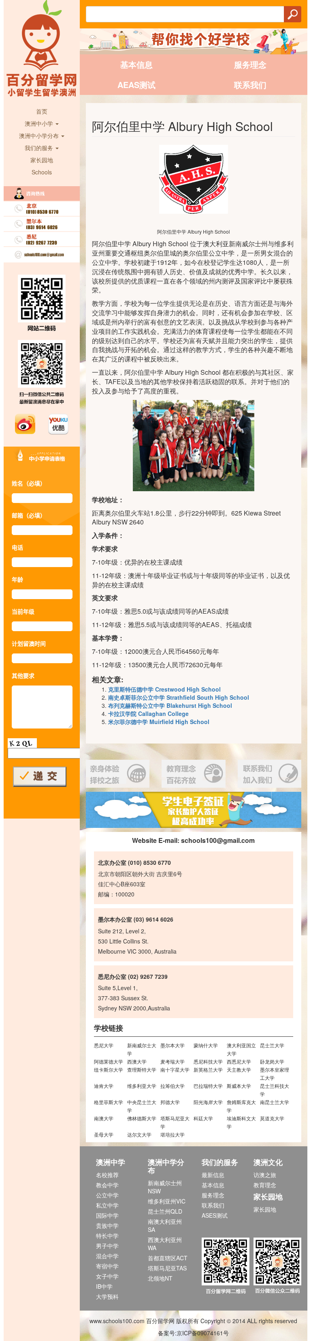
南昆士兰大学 (274, 1101)
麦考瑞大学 (172, 1061)
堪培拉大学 (172, 1134)
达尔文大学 (139, 1134)
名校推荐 (107, 1175)
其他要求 (23, 675)
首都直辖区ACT (167, 1258)
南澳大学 (103, 1118)
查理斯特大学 (141, 1069)
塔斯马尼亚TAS (167, 1268)
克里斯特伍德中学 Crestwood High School (164, 689)
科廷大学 (203, 1118)
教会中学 (107, 1185)
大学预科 (107, 1296)
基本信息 (136, 64)
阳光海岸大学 (208, 1101)
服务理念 (250, 64)
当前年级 (23, 611)
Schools (42, 172)
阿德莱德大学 (108, 1061)
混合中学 (107, 1256)
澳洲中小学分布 (39, 135)
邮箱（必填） (29, 515)
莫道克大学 (272, 1118)
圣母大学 (103, 1134)
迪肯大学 (103, 1085)
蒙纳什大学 (206, 1045)
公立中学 (107, 1195)
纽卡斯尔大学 (108, 1069)
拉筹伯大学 (172, 1085)
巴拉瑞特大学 (208, 1085)
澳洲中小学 (40, 123)
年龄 (17, 579)
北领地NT (160, 1278)
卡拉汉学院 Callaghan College (148, 713)
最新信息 (213, 1175)
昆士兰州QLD (165, 1211)
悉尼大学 (103, 1045)
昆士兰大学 (272, 1045)
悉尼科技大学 (208, 1061)
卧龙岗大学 (272, 1061)
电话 (17, 547)
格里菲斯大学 (108, 1101)
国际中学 (107, 1215)
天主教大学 (239, 1069)
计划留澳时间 (29, 643)
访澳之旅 (264, 1175)
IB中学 (104, 1286)
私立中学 (107, 1205)
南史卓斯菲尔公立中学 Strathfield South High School (178, 697)
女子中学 (107, 1276)
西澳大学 (137, 1061)
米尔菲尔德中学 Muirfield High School (158, 722)
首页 (41, 111)
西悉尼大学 (239, 1061)
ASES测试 (215, 1215)
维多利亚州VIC (166, 1201)
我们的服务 (40, 148)
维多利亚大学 (141, 1085)
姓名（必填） (29, 483)
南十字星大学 (175, 1069)
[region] (194, 810)
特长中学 (107, 1235)
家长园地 (41, 160)
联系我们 (250, 84)
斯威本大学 (239, 1085)
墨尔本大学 (172, 1045)
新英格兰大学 (208, 1069)
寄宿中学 (107, 1266)
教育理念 (264, 1185)
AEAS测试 (136, 84)
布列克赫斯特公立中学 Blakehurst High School (170, 705)
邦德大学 (170, 1101)
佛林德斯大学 (141, 1118)
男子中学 (107, 1246)
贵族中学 (107, 1225)
